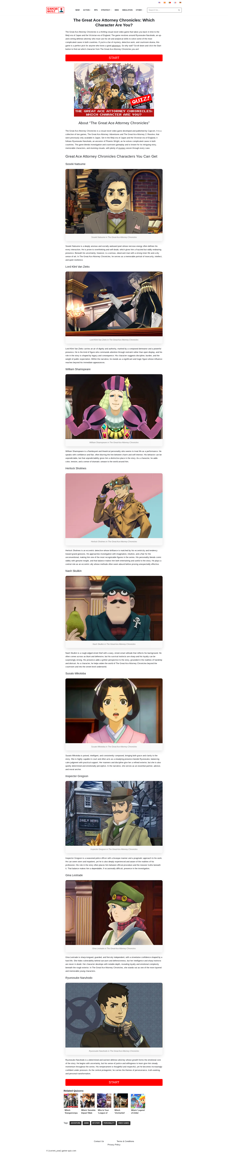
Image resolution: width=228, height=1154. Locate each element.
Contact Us (99, 1141)
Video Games (123, 1123)
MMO (117, 10)
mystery (122, 148)
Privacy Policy (114, 1145)
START (114, 58)
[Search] (179, 10)
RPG (96, 10)
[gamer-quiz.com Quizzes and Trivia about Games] (55, 10)
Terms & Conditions (125, 1141)
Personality (109, 1123)
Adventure (75, 1123)
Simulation (127, 10)
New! (77, 10)
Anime (86, 1123)
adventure (116, 46)
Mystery (96, 1123)
